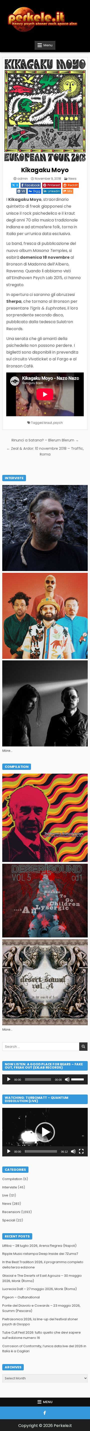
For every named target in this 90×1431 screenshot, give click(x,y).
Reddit (73, 185)
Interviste (9, 1187)
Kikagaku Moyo (44, 170)
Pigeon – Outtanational (21, 1297)
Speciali (8, 1220)
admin (22, 178)
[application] (45, 1079)
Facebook (32, 185)
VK (23, 191)
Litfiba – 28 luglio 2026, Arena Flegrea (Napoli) (39, 1245)
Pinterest (54, 185)
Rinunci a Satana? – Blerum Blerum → (45, 440)
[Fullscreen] (81, 1151)
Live (5, 1195)
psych (58, 423)
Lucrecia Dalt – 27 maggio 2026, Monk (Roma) (39, 1289)
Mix (70, 191)
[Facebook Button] (44, 1412)
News (72, 178)
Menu (48, 45)
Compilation (12, 1179)
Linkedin (54, 191)
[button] (45, 1132)
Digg (36, 191)
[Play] (8, 1079)
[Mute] (67, 1079)
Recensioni (11, 1212)
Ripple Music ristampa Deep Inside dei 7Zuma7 (40, 1253)
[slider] (78, 1078)
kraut (48, 423)
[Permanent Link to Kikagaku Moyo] (45, 110)
